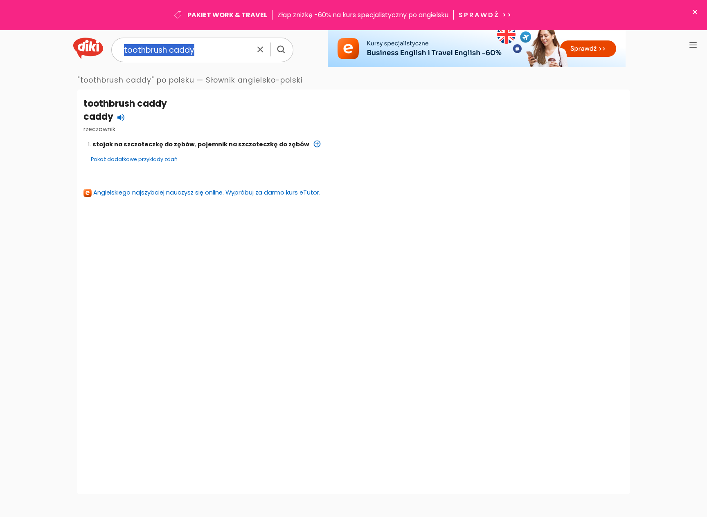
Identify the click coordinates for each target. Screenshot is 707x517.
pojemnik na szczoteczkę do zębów (253, 144)
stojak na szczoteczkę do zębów (143, 144)
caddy (98, 116)
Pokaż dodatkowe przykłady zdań (134, 159)
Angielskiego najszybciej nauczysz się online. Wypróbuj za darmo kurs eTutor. (206, 192)
